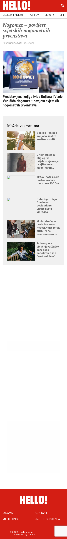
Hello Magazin (27, 532)
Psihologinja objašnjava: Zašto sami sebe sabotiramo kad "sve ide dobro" (48, 250)
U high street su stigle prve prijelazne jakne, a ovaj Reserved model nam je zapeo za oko (48, 161)
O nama (8, 513)
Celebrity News (13, 15)
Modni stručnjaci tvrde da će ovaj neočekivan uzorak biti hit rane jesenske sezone (48, 228)
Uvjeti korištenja (47, 519)
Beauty (49, 15)
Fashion (34, 15)
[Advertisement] (33, 307)
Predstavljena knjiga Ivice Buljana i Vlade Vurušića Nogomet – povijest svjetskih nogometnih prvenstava (33, 100)
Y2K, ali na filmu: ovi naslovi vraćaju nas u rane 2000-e (48, 180)
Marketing (10, 519)
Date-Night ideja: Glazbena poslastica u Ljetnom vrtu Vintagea (47, 205)
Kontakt (41, 513)
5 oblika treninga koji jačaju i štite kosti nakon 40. (47, 136)
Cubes (31, 534)
